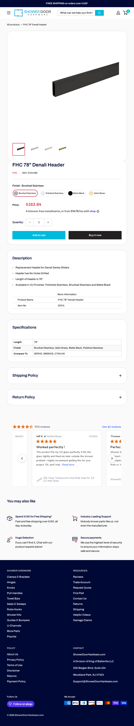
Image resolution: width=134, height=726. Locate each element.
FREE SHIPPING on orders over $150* (67, 3)
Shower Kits (14, 614)
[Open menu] (8, 12)
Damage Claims (82, 620)
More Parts (13, 631)
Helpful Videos (82, 614)
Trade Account (81, 582)
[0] (125, 13)
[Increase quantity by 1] (48, 222)
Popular (11, 636)
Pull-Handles (15, 593)
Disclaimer (13, 670)
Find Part (78, 593)
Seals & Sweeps (16, 604)
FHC (14, 173)
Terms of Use (14, 665)
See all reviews (111, 427)
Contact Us (80, 598)
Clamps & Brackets (18, 576)
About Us (12, 654)
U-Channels (14, 625)
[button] (21, 458)
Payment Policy (16, 681)
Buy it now (95, 235)
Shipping (78, 609)
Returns (78, 604)
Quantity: (18, 222)
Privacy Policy (15, 659)
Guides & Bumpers (18, 620)
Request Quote (82, 587)
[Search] (99, 13)
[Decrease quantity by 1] (29, 222)
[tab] (67, 287)
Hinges (11, 582)
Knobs (11, 587)
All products (13, 24)
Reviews (78, 576)
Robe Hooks (14, 609)
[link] (66, 479)
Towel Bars (13, 598)
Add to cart (39, 235)
